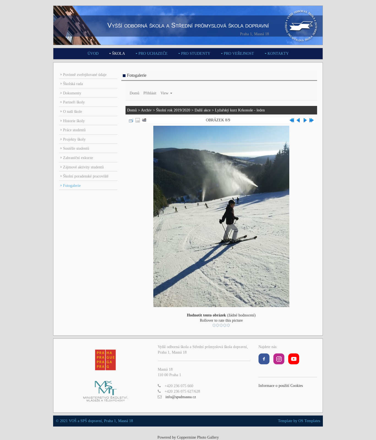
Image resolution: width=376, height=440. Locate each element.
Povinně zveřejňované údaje (85, 75)
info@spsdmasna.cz (180, 397)
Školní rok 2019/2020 (173, 110)
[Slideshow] (144, 120)
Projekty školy (74, 139)
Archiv (146, 110)
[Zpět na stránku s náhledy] (131, 120)
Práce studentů (74, 130)
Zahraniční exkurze (78, 158)
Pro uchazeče (153, 53)
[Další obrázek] (305, 120)
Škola (118, 53)
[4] (225, 325)
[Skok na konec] (311, 120)
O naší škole (72, 112)
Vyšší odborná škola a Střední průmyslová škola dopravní (188, 25)
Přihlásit (149, 93)
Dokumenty (72, 93)
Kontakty (278, 53)
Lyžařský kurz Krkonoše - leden (240, 110)
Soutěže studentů (76, 148)
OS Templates (309, 421)
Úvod (93, 53)
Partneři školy (74, 102)
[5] (228, 325)
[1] (214, 325)
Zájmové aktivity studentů (83, 167)
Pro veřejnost (239, 53)
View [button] (165, 93)
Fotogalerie (72, 186)
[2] (217, 325)
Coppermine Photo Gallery (198, 437)
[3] (221, 325)
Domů (134, 93)
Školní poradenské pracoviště (85, 176)
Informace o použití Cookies (280, 386)
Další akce (203, 110)
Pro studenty (195, 53)
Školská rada (73, 84)
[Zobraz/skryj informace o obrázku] (137, 120)
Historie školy (74, 121)
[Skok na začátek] (292, 120)
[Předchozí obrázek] (298, 120)
